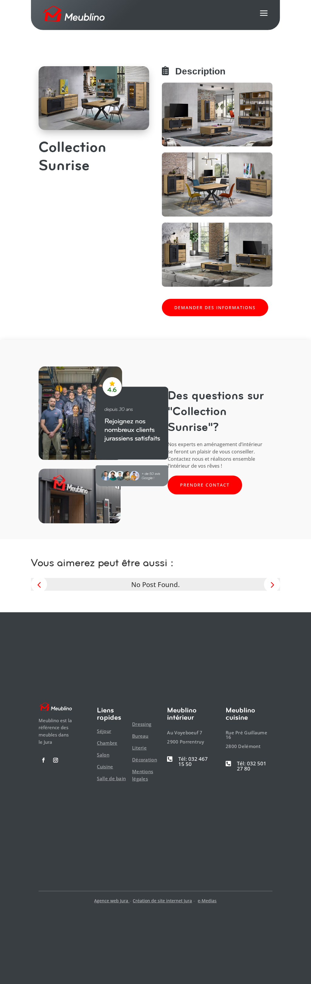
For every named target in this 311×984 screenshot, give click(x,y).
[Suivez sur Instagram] (55, 760)
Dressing (141, 724)
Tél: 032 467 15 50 (193, 761)
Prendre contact (205, 485)
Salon (103, 755)
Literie (139, 748)
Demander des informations (215, 307)
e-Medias (207, 901)
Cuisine (105, 767)
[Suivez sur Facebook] (43, 760)
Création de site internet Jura (162, 901)
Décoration (144, 760)
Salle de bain (111, 778)
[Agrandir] (264, 90)
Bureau (140, 736)
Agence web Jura (111, 901)
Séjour (104, 731)
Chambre (107, 743)
